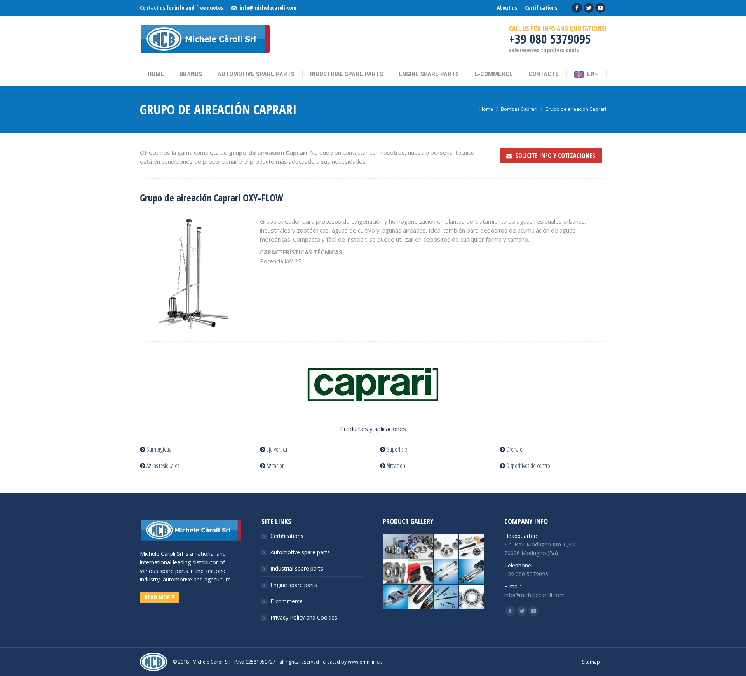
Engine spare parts (293, 584)
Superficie (396, 449)
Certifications (286, 535)
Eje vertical (276, 449)
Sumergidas (158, 449)
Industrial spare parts (296, 568)
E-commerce (286, 601)
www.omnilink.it (365, 661)
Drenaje (514, 449)
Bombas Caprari (519, 109)
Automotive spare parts (300, 552)
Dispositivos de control (528, 465)
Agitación (275, 465)
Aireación (395, 465)
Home (486, 109)
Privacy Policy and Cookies (303, 617)
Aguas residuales (162, 465)
